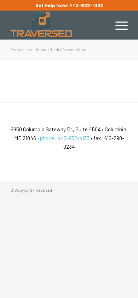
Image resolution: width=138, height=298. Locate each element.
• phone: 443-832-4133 (63, 138)
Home (41, 49)
